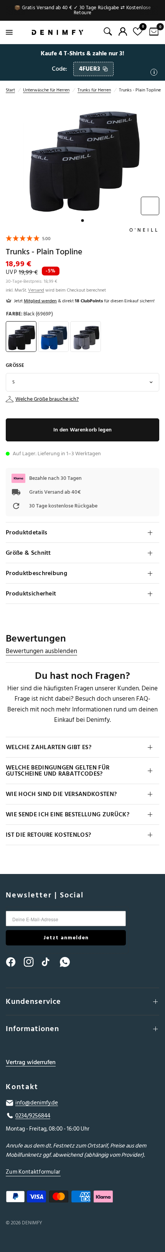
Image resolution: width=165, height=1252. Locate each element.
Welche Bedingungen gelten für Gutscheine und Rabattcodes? (57, 771)
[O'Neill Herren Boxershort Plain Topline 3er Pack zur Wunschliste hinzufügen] (150, 206)
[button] (28, 239)
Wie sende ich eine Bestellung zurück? (67, 814)
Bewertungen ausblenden (41, 651)
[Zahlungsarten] (82, 1198)
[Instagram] (32, 962)
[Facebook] (14, 962)
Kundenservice (33, 1001)
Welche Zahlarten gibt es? (48, 747)
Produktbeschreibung (36, 573)
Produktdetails (26, 532)
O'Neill (144, 230)
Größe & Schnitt (28, 553)
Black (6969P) (21, 336)
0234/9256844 (32, 1116)
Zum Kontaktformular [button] (33, 1172)
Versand (36, 290)
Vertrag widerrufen (31, 1062)
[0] (152, 32)
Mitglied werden (40, 301)
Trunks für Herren (94, 90)
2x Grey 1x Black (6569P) (85, 336)
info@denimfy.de (36, 1103)
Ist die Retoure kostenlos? (48, 835)
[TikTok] (50, 962)
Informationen (32, 1029)
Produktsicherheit (31, 594)
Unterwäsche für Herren (46, 90)
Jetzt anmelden (66, 937)
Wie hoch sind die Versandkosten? (61, 794)
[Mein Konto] (123, 31)
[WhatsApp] (68, 962)
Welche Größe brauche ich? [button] (47, 399)
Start (10, 90)
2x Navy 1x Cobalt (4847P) (53, 336)
